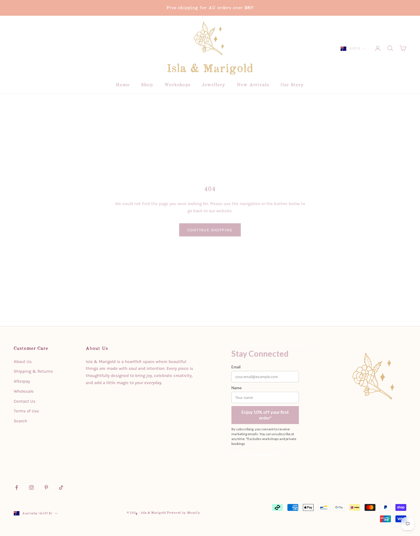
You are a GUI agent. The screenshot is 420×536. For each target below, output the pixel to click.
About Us (23, 361)
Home (123, 85)
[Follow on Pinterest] (46, 487)
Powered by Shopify (183, 513)
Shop (147, 85)
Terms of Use (26, 410)
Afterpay (22, 381)
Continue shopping (210, 230)
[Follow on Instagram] (31, 487)
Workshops (178, 85)
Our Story (292, 85)
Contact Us (24, 401)
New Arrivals (253, 85)
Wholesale (24, 391)
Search (20, 420)
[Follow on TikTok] (61, 487)
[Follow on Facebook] (16, 487)
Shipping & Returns (33, 371)
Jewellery (213, 85)
